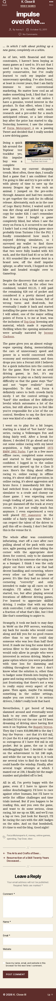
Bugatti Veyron (42, 727)
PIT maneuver (31, 515)
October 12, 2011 (38, 29)
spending (11, 838)
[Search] (4, 1)
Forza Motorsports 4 (17, 835)
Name (7, 922)
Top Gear (29, 321)
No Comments (30, 34)
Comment (9, 894)
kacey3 (19, 29)
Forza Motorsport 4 (20, 128)
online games (43, 835)
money (31, 835)
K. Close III (28, 1)
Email (6, 935)
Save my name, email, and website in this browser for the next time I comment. (26, 964)
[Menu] (51, 1)
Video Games (28, 6)
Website (7, 949)
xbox (30, 838)
